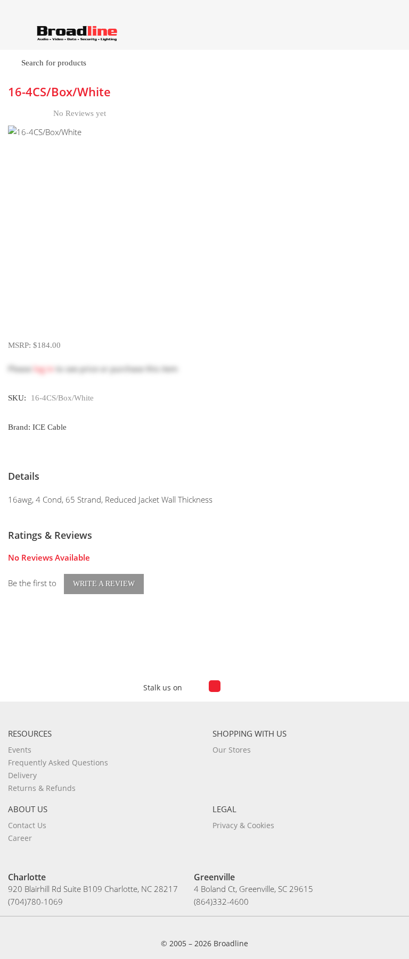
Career (20, 838)
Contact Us (27, 825)
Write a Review (104, 584)
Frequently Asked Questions (58, 762)
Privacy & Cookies (243, 825)
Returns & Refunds (42, 788)
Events (19, 750)
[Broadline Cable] (77, 33)
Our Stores (231, 750)
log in (44, 368)
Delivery (22, 775)
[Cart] (391, 28)
